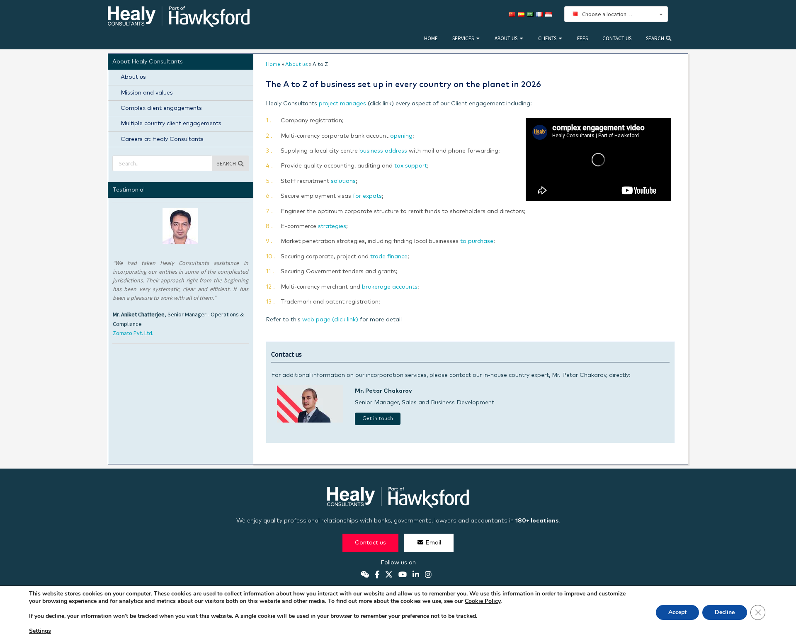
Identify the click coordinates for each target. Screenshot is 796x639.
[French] (540, 14)
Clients (547, 38)
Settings (40, 631)
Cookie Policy (482, 601)
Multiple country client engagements (171, 123)
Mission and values (147, 93)
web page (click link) (330, 320)
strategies (332, 226)
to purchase (476, 241)
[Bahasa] (549, 14)
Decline (725, 612)
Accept (677, 612)
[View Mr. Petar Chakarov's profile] (310, 421)
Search (655, 38)
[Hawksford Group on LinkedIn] (416, 575)
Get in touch (377, 418)
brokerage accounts (389, 287)
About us (506, 38)
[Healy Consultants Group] (179, 23)
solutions (343, 181)
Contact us (616, 38)
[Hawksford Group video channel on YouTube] (402, 575)
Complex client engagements (161, 108)
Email (433, 543)
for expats (367, 196)
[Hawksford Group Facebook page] (377, 575)
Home (431, 38)
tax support (410, 166)
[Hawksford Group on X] (389, 575)
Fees (582, 38)
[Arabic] (531, 14)
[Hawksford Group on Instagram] (428, 575)
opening (401, 136)
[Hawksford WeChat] (365, 575)
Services (463, 38)
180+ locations (536, 521)
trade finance (389, 257)
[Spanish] (522, 14)
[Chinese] (513, 14)
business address (383, 151)
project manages (342, 104)
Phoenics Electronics (139, 306)
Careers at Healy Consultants (162, 139)
